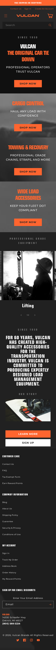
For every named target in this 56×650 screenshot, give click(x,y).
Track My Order (10, 560)
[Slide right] (34, 315)
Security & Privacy (11, 528)
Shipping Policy (10, 515)
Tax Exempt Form (11, 477)
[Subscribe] (50, 604)
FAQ (4, 470)
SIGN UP (28, 442)
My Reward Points (11, 579)
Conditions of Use (11, 534)
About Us (7, 508)
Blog (4, 502)
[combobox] (28, 25)
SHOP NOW (28, 83)
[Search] (50, 25)
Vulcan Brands (20, 635)
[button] (5, 15)
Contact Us (15, 9)
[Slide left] (21, 315)
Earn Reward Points (12, 483)
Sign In (27, 9)
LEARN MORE (28, 434)
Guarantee (7, 521)
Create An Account (44, 9)
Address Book (9, 566)
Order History (9, 572)
